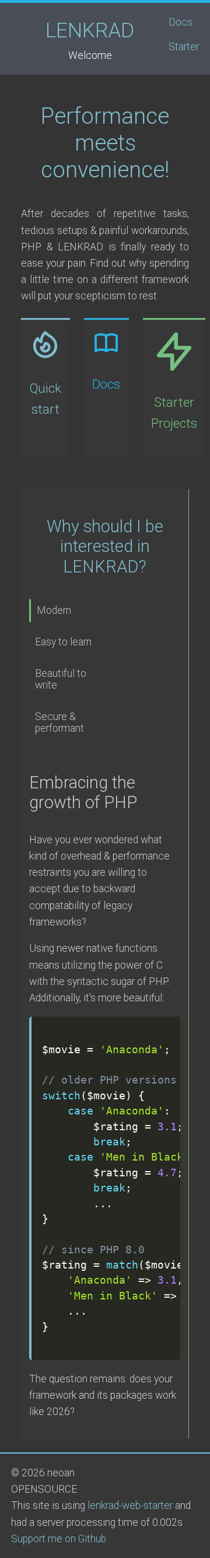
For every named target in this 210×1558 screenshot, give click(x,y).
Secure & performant (59, 722)
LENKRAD (90, 30)
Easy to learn (63, 642)
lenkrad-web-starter (130, 1505)
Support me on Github (58, 1539)
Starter (184, 47)
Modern (54, 610)
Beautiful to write (60, 679)
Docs (180, 22)
